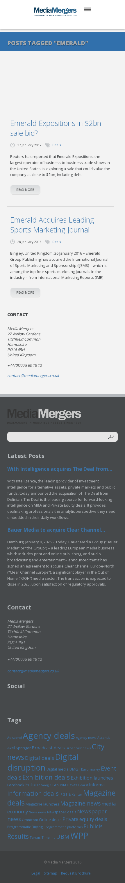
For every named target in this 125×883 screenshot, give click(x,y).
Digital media (58, 769)
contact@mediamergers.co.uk (33, 375)
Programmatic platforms (63, 827)
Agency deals (49, 735)
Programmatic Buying (25, 826)
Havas (72, 784)
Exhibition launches (92, 778)
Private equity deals (85, 819)
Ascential (104, 737)
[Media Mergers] (56, 11)
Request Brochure (76, 873)
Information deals (33, 793)
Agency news (86, 737)
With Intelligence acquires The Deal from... (59, 469)
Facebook (15, 784)
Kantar (77, 794)
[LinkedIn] (68, 23)
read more (25, 190)
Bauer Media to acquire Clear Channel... (56, 529)
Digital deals (39, 758)
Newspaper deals (61, 812)
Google (46, 785)
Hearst (83, 785)
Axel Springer (19, 747)
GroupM (59, 784)
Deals (56, 145)
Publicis (93, 826)
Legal (35, 873)
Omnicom (30, 819)
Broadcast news (78, 748)
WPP (79, 835)
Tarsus (35, 837)
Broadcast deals (48, 747)
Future (32, 784)
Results (18, 836)
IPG (62, 794)
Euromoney (90, 769)
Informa (97, 784)
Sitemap (50, 873)
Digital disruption (42, 762)
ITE (68, 794)
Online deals (50, 819)
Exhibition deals (46, 777)
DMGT (74, 769)
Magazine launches (42, 804)
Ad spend (14, 737)
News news (37, 812)
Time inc (48, 837)
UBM (62, 836)
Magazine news (80, 803)
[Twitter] (54, 23)
